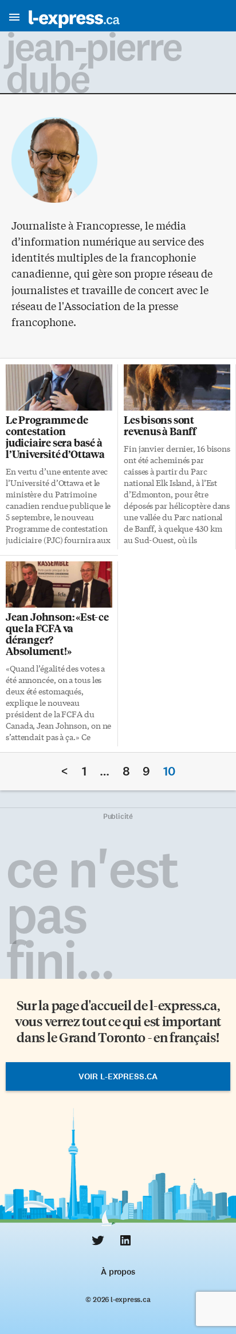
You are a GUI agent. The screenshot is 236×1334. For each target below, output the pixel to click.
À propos (118, 1271)
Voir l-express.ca (118, 1076)
